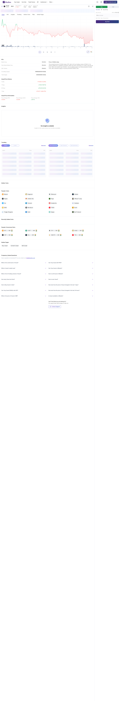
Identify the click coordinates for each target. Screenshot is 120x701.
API (38, 2)
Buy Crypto (17, 2)
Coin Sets (24, 2)
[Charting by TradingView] (3, 45)
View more (43, 145)
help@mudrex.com (30, 258)
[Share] (93, 6)
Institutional (43, 2)
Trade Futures (31, 2)
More (51, 2)
